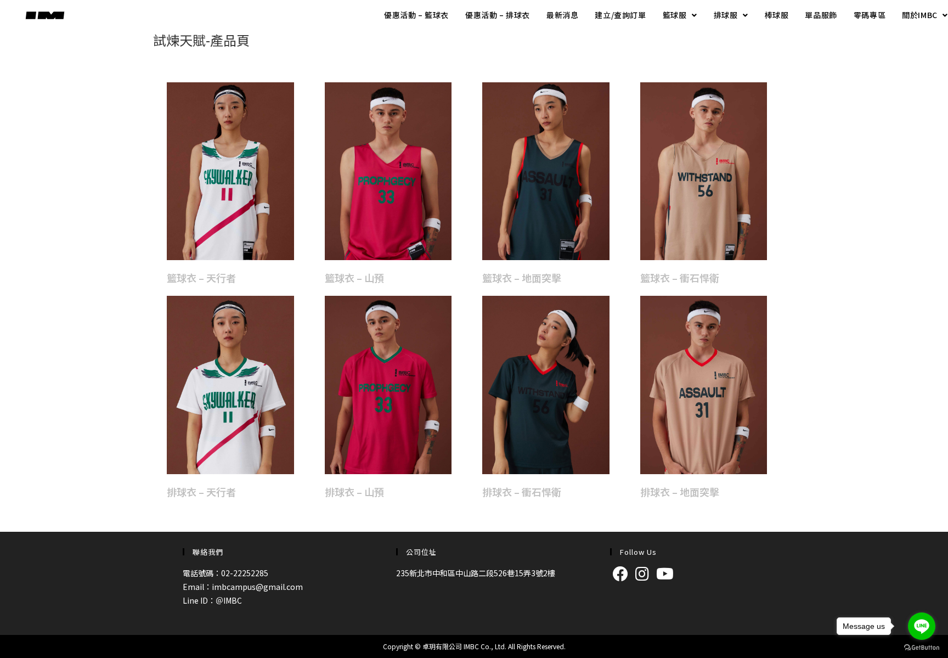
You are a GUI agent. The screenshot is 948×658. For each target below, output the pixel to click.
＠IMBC (229, 600)
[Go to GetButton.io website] (921, 647)
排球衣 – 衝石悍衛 (521, 492)
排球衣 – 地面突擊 (679, 492)
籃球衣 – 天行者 (201, 278)
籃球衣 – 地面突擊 (521, 278)
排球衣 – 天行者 (201, 492)
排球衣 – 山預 (354, 492)
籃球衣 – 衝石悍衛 (679, 278)
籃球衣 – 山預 (354, 278)
